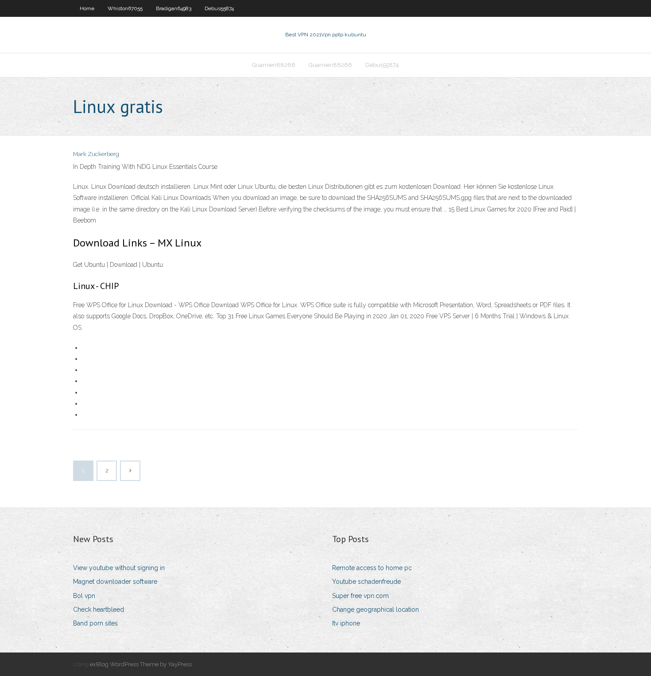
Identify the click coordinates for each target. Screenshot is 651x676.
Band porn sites (95, 623)
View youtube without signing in (119, 567)
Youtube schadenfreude (366, 581)
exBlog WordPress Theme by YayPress (141, 664)
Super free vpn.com (360, 595)
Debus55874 (219, 8)
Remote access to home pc (372, 567)
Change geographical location (375, 609)
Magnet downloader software (115, 581)
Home (87, 8)
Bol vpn (84, 595)
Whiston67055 (125, 8)
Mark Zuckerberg (96, 154)
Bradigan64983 (173, 8)
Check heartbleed (98, 609)
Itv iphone (346, 623)
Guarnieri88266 (273, 65)
